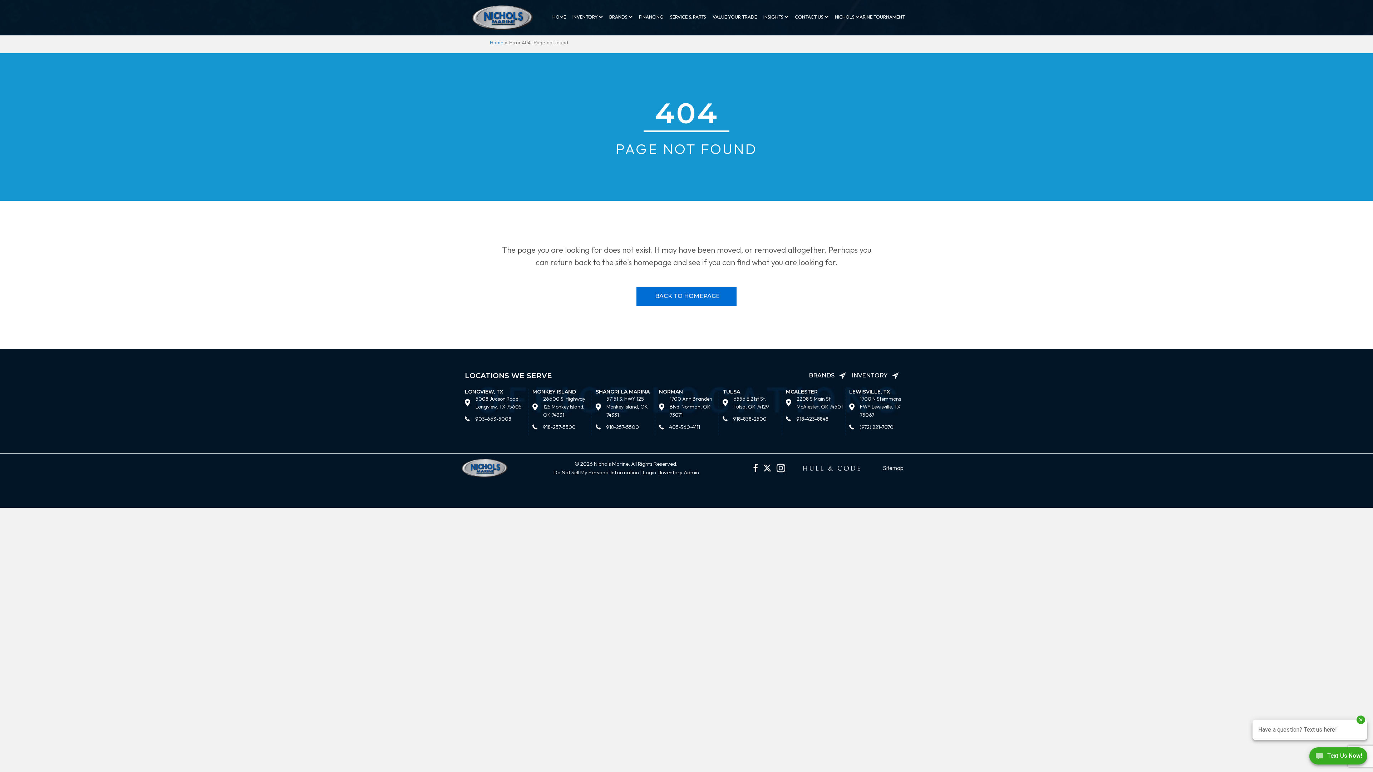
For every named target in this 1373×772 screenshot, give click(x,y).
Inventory (585, 17)
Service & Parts (688, 17)
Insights (773, 17)
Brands (619, 17)
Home (559, 17)
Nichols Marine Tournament (870, 17)
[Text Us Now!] (1338, 757)
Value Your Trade (735, 17)
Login (649, 472)
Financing (651, 17)
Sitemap (893, 467)
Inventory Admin (679, 472)
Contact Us (810, 17)
